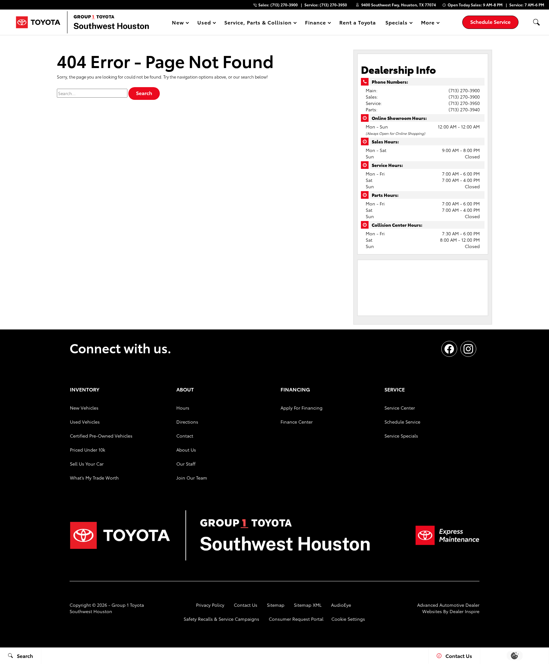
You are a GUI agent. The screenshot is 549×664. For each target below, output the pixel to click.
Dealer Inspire (464, 611)
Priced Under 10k (87, 449)
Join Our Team (191, 477)
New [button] (179, 23)
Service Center (399, 408)
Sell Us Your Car (87, 463)
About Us (186, 449)
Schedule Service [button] (490, 21)
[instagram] (468, 349)
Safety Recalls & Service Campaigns (221, 619)
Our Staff (185, 463)
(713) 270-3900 (464, 90)
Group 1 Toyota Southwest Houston (107, 608)
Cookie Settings (348, 619)
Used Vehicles (85, 421)
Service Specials (401, 435)
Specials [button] (396, 23)
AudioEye (341, 605)
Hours (182, 408)
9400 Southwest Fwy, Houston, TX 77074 (398, 4)
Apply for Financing (301, 408)
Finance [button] (315, 23)
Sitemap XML (308, 605)
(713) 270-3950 (464, 103)
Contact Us (245, 605)
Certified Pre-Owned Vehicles (101, 435)
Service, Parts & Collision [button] (258, 23)
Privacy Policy (210, 605)
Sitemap (275, 605)
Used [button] (204, 23)
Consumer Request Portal (296, 619)
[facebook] (449, 349)
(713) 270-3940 (464, 109)
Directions (187, 421)
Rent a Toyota (357, 22)
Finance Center (297, 421)
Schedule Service (402, 421)
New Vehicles (84, 408)
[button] (536, 22)
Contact (184, 435)
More (428, 23)
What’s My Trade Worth (94, 477)
